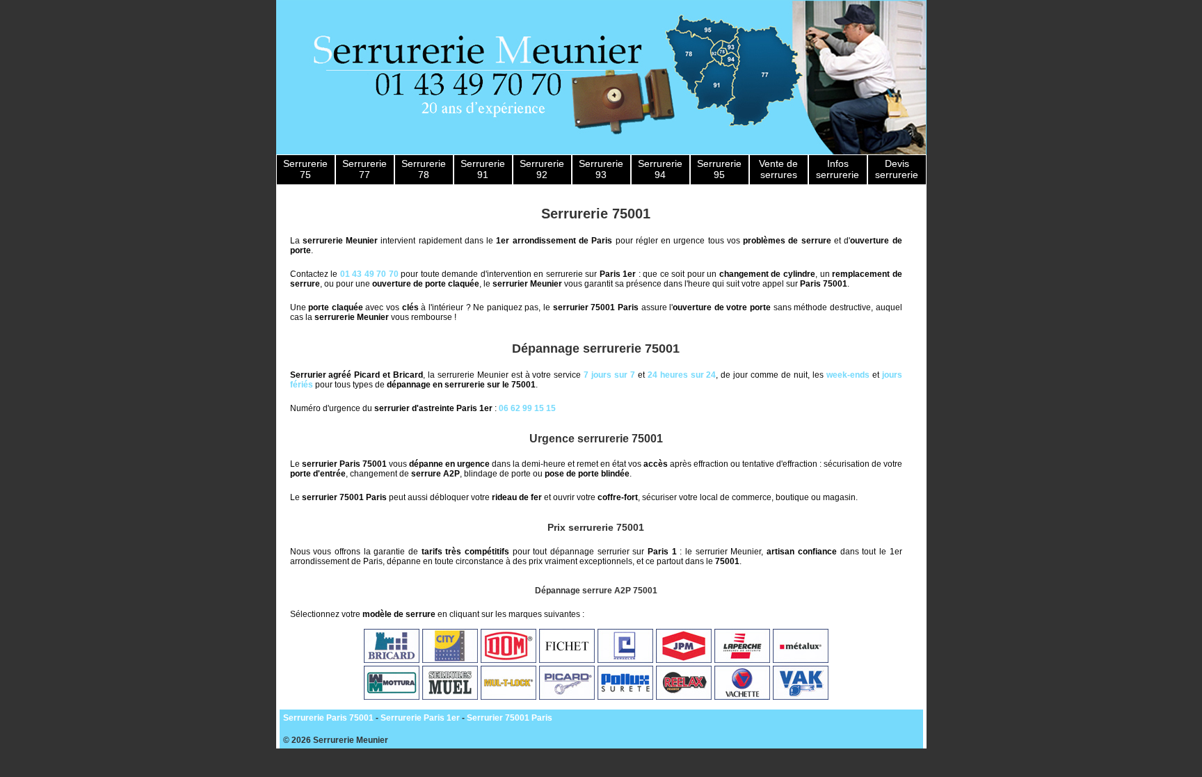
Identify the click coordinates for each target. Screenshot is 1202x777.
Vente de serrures (778, 169)
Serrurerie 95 (719, 169)
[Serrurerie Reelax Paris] (684, 697)
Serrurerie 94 (660, 169)
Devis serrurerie (896, 169)
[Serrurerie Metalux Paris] (800, 660)
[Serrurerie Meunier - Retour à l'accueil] (601, 77)
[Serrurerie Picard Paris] (567, 697)
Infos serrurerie (837, 169)
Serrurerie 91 (482, 169)
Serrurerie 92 (542, 169)
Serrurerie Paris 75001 (328, 718)
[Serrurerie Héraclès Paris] (625, 660)
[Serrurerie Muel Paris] (450, 697)
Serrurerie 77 (364, 169)
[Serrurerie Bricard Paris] (391, 660)
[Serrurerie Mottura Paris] (391, 697)
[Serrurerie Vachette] (742, 697)
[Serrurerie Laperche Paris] (742, 660)
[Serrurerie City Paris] (450, 660)
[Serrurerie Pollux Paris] (625, 697)
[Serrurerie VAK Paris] (800, 697)
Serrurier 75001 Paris (509, 718)
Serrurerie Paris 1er (420, 718)
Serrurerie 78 (423, 169)
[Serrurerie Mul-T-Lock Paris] (508, 697)
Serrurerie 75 (305, 169)
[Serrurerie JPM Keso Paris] (684, 660)
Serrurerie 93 (601, 169)
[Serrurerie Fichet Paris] (567, 660)
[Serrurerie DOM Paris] (508, 660)
